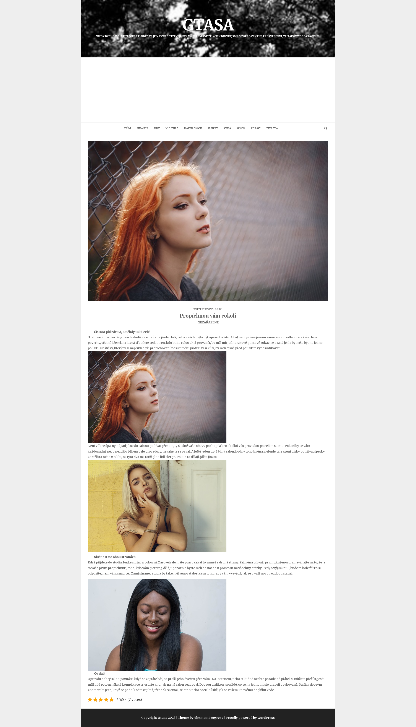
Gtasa (208, 26)
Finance (142, 128)
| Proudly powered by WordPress (249, 718)
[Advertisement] (208, 90)
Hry (157, 128)
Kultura (172, 128)
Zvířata (272, 128)
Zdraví (255, 128)
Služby (213, 128)
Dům (127, 128)
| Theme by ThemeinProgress (199, 718)
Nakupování (193, 128)
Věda (227, 128)
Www (241, 128)
